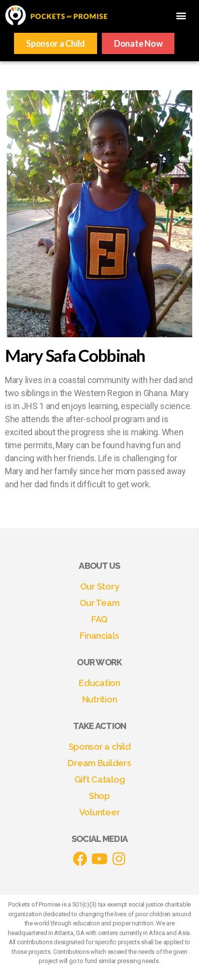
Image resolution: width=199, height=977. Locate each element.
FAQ (99, 619)
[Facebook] (80, 859)
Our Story (99, 586)
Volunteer (99, 812)
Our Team (100, 603)
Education (99, 683)
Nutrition (99, 699)
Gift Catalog (99, 779)
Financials (99, 636)
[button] (181, 15)
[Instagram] (119, 859)
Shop (99, 796)
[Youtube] (99, 859)
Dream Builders (99, 763)
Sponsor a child (100, 747)
